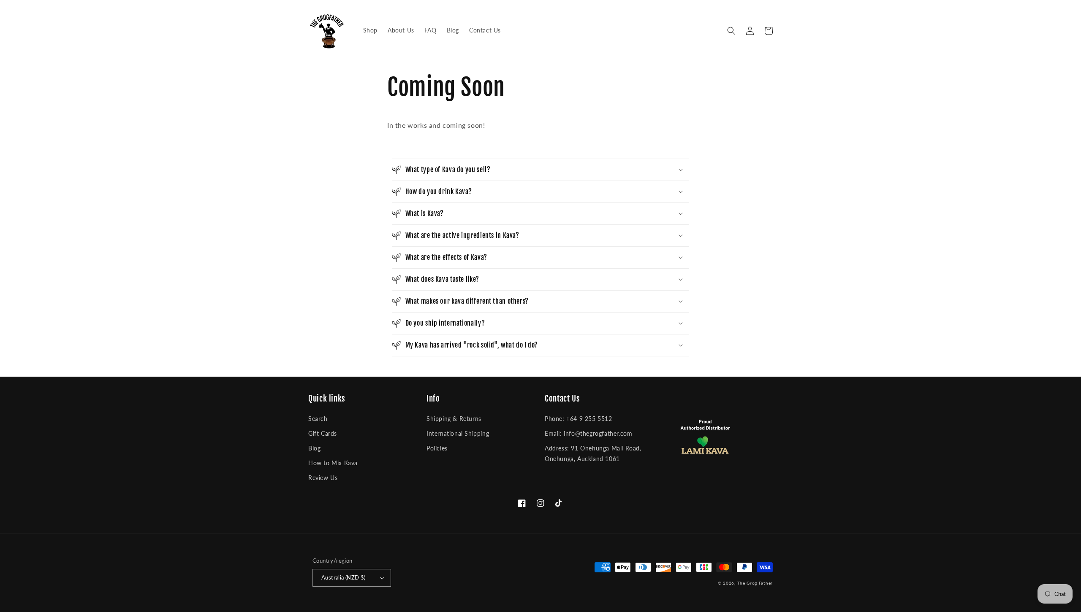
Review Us (322, 477)
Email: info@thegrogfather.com (588, 433)
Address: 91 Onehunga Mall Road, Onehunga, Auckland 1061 (593, 453)
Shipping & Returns (453, 418)
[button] (731, 31)
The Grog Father (755, 582)
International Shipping (457, 433)
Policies (437, 448)
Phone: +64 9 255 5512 (578, 418)
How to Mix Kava (333, 462)
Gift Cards (322, 433)
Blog (314, 448)
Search (318, 418)
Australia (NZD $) (343, 577)
